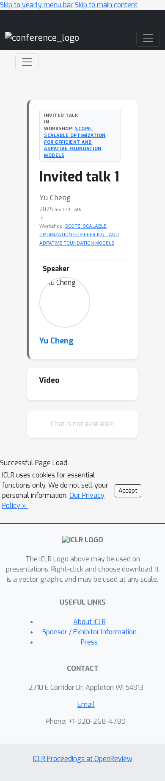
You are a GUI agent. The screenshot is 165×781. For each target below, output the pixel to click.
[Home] (42, 37)
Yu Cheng (56, 341)
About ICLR (89, 621)
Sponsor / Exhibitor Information (89, 632)
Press (89, 642)
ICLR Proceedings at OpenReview (82, 758)
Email (86, 704)
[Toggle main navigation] (148, 38)
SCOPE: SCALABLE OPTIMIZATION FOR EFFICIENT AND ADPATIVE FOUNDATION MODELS (75, 142)
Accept (128, 491)
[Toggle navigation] (27, 61)
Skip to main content (106, 4)
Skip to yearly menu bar (36, 4)
